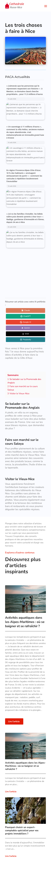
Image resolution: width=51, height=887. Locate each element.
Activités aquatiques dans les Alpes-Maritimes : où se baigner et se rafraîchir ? (24, 621)
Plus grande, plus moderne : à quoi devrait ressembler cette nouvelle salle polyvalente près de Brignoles (23, 254)
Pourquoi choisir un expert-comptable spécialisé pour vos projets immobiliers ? (21, 830)
